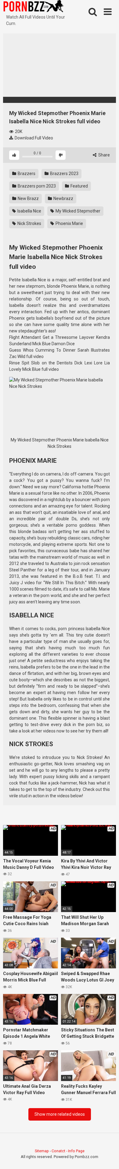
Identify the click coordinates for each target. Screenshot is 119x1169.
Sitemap (42, 1151)
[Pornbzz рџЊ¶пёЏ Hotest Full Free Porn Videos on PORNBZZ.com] (33, 7)
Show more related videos (59, 1114)
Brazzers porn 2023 (36, 186)
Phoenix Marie (69, 223)
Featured (79, 186)
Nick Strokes (28, 223)
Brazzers (26, 173)
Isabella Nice (28, 211)
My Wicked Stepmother (77, 211)
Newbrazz (62, 198)
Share (103, 155)
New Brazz (28, 198)
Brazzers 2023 (63, 173)
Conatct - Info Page (68, 1151)
